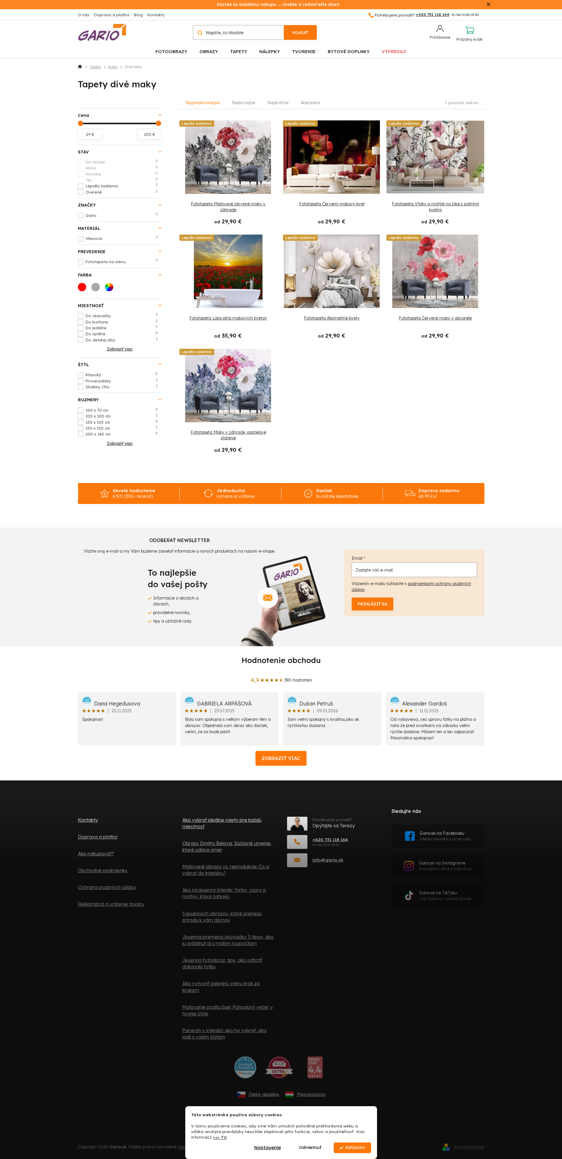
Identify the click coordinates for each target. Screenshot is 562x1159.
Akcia (122, 167)
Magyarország (311, 1094)
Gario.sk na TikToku (445, 895)
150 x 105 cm (122, 422)
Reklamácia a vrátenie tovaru (111, 904)
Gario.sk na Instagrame (445, 865)
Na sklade (122, 161)
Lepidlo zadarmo (122, 185)
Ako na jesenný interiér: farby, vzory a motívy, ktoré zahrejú (224, 893)
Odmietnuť (310, 1147)
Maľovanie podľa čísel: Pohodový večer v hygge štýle (227, 1010)
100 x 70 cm (122, 409)
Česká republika (264, 1094)
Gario (122, 215)
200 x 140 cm (122, 433)
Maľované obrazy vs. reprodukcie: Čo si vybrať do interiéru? (225, 870)
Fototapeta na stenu (122, 261)
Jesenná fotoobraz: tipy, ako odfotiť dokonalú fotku (222, 963)
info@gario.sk (327, 860)
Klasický (122, 374)
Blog (138, 14)
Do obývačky (122, 315)
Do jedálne (122, 327)
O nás (83, 14)
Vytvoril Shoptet (469, 1147)
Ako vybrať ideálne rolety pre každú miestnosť (221, 823)
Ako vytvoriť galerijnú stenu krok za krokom (221, 986)
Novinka (122, 173)
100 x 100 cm (122, 415)
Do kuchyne (122, 321)
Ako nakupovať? (96, 854)
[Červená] (84, 289)
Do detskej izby (122, 339)
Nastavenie (267, 1148)
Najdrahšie (278, 102)
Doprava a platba (111, 14)
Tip (122, 179)
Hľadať (300, 32)
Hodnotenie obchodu (281, 660)
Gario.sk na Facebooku (445, 836)
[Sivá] (97, 289)
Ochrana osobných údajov (107, 887)
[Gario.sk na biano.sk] (315, 1069)
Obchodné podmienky (102, 870)
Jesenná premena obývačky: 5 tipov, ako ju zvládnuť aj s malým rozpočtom (227, 940)
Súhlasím (355, 1147)
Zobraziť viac (281, 758)
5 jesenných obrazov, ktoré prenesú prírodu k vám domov (222, 917)
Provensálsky (122, 380)
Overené (122, 191)
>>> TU (220, 1137)
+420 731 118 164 (330, 839)
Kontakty (156, 14)
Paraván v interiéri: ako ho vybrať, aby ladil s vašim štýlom (224, 1033)
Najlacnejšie (243, 102)
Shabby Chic (122, 386)
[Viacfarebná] (111, 289)
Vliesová (122, 238)
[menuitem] (171, 51)
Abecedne (310, 102)
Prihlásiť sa (372, 604)
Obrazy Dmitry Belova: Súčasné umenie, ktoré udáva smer (227, 846)
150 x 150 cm (122, 427)
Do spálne (122, 333)
